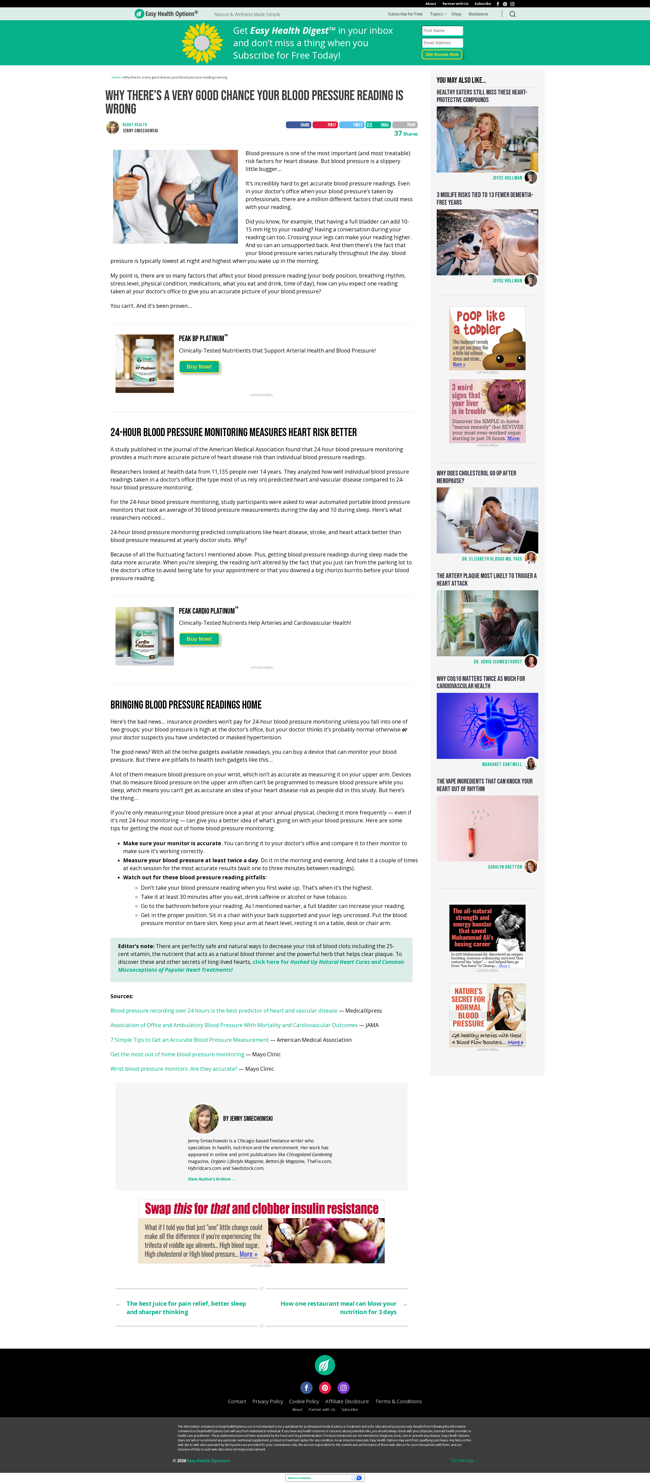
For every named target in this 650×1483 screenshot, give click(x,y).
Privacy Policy (267, 1401)
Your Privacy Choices (333, 1477)
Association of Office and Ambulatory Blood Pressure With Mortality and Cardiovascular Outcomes (234, 1025)
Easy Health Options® (208, 1460)
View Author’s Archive (212, 1179)
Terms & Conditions (398, 1401)
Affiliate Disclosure (347, 1401)
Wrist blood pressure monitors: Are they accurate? (173, 1069)
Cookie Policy (304, 1401)
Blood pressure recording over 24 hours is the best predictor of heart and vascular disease (223, 1011)
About (431, 3)
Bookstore (478, 14)
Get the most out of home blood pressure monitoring (177, 1054)
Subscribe (483, 3)
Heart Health (135, 124)
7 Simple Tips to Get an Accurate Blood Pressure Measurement (189, 1040)
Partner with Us (455, 3)
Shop (456, 14)
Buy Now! (199, 366)
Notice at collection (299, 1477)
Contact (237, 1401)
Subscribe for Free (405, 14)
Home (116, 77)
